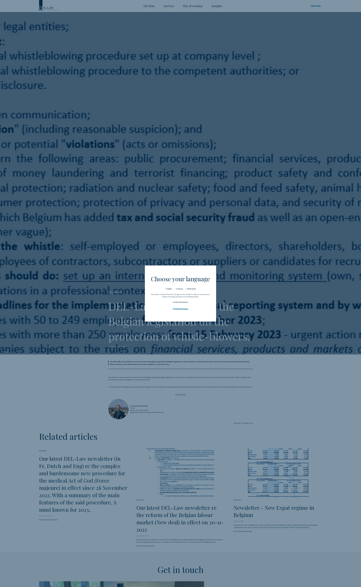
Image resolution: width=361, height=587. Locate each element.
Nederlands (191, 289)
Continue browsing (180, 309)
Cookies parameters (180, 302)
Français (179, 289)
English (169, 289)
